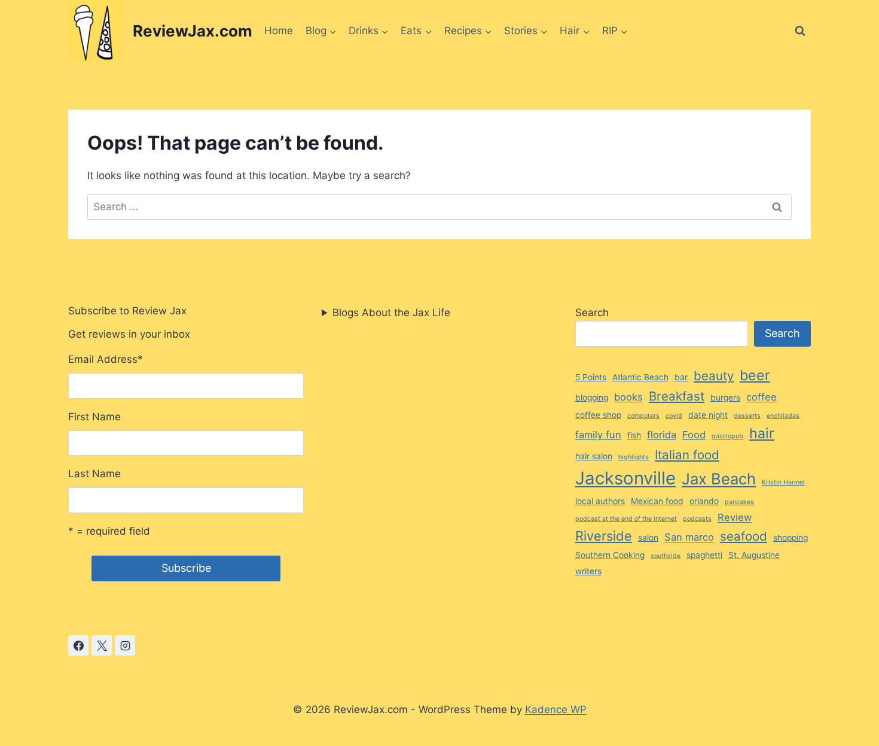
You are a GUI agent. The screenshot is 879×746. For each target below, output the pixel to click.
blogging (591, 397)
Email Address (105, 359)
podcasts (697, 519)
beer (755, 375)
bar (681, 377)
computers (643, 416)
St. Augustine (754, 555)
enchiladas (783, 416)
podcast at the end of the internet (626, 519)
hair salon (593, 456)
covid (674, 416)
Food (694, 435)
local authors (600, 501)
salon (648, 537)
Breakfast (676, 396)
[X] (101, 645)
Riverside (603, 536)
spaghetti (704, 555)
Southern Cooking (610, 555)
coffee (761, 397)
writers (588, 571)
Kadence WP (556, 709)
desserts (747, 416)
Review (735, 517)
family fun (598, 435)
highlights (633, 457)
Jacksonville (625, 478)
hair (761, 433)
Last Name (94, 474)
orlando (704, 501)
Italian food (687, 454)
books (628, 397)
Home (278, 31)
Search (592, 313)
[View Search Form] (800, 31)
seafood (743, 536)
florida (661, 435)
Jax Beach (719, 478)
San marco (689, 537)
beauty (714, 375)
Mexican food (657, 501)
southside (665, 556)
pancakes (739, 502)
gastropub (727, 436)
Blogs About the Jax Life (391, 313)
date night (708, 415)
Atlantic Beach (640, 377)
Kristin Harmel (783, 482)
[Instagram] (125, 645)
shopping (790, 537)
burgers (725, 397)
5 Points (590, 377)
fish (634, 435)
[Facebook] (78, 645)
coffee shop (598, 415)
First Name (94, 417)
